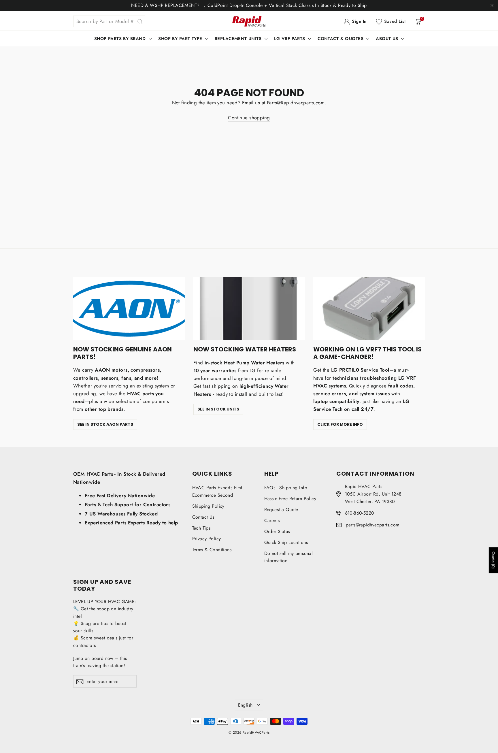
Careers (272, 520)
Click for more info (340, 424)
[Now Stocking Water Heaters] (249, 308)
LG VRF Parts (290, 38)
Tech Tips (201, 528)
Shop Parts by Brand (121, 38)
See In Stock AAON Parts (105, 424)
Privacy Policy (206, 538)
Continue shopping (249, 117)
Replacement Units (239, 38)
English (245, 705)
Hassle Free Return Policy (290, 498)
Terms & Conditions (212, 549)
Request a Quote (281, 509)
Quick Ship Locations (286, 542)
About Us (388, 38)
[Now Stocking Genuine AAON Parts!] (129, 308)
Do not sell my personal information (288, 557)
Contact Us (203, 517)
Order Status (277, 531)
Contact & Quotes (341, 38)
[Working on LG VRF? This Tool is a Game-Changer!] (369, 308)
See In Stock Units (218, 409)
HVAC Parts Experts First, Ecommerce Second (218, 491)
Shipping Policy (208, 506)
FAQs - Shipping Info (286, 487)
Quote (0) (493, 560)
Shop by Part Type (181, 38)
